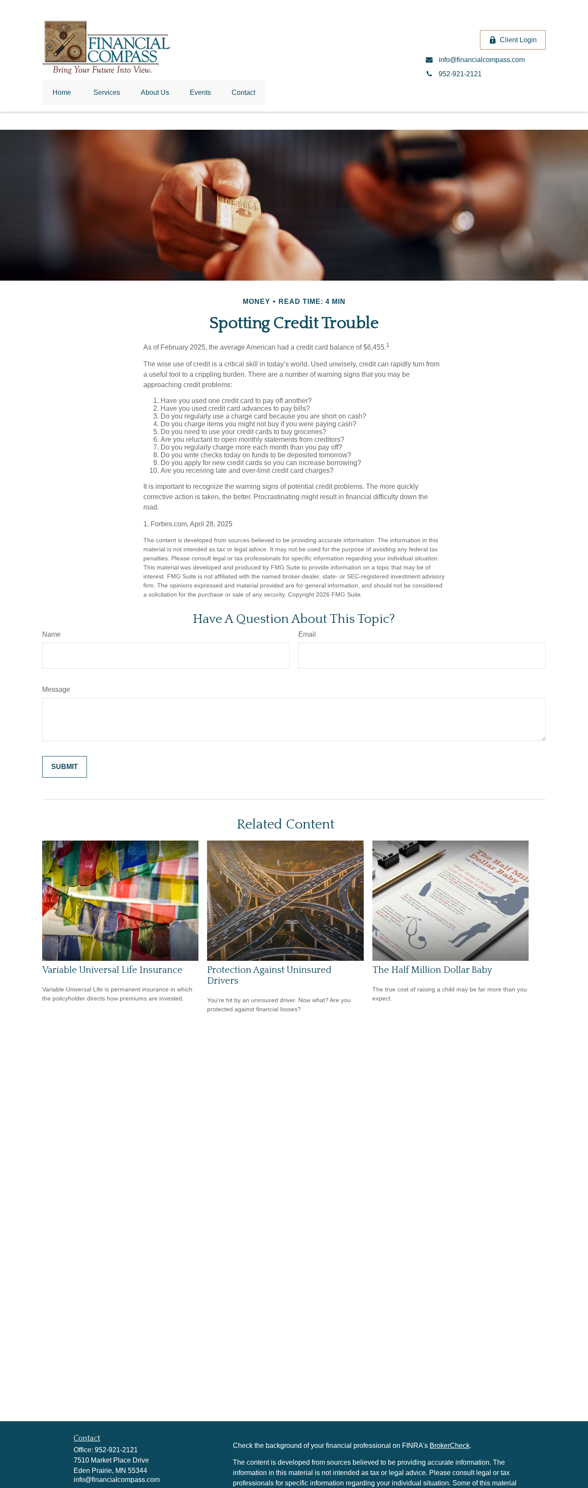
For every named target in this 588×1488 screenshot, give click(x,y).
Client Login (518, 40)
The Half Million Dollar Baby (432, 970)
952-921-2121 (116, 1450)
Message (56, 689)
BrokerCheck (450, 1445)
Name (51, 634)
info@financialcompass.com (117, 1479)
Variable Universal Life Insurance (112, 970)
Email (307, 634)
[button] (61, 92)
